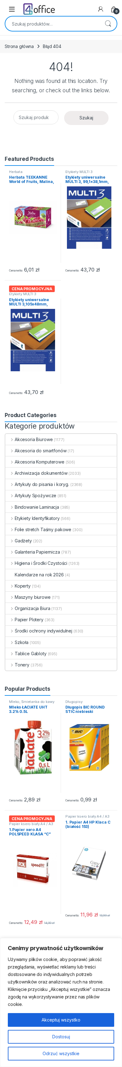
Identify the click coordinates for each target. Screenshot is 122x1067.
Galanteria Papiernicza (37, 552)
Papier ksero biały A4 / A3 (31, 824)
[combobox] (52, 24)
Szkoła (21, 642)
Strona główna (19, 46)
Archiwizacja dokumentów (41, 473)
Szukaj (108, 24)
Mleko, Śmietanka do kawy (31, 701)
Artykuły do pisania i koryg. (42, 484)
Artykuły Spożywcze (35, 495)
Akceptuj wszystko (61, 1019)
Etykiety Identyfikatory (37, 518)
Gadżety (23, 540)
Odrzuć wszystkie (61, 1053)
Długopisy (74, 701)
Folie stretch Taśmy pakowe (43, 529)
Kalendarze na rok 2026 (39, 574)
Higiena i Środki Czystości (41, 563)
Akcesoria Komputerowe (39, 461)
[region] (61, 1002)
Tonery (22, 664)
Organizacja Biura (32, 608)
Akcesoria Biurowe (34, 439)
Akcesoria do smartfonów (41, 450)
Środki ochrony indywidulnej (43, 630)
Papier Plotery (29, 619)
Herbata (16, 172)
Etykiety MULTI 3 (79, 172)
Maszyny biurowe (33, 597)
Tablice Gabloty (31, 653)
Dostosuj (61, 1036)
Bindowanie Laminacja (37, 507)
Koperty (23, 586)
